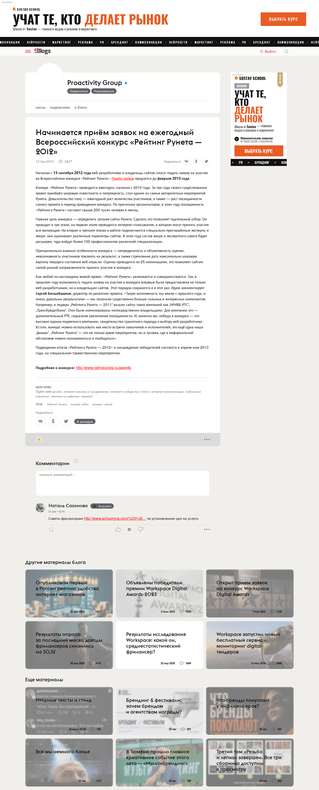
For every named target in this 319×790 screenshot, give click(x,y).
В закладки (85, 421)
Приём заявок (123, 178)
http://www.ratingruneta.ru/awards (103, 367)
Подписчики (60, 107)
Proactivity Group (94, 82)
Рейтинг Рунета (57, 404)
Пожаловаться (104, 91)
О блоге (80, 107)
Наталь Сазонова (68, 505)
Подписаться (79, 91)
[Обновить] (76, 460)
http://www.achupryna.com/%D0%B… (115, 518)
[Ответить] (51, 529)
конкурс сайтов (102, 404)
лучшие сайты (80, 404)
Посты (41, 107)
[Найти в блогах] (286, 51)
